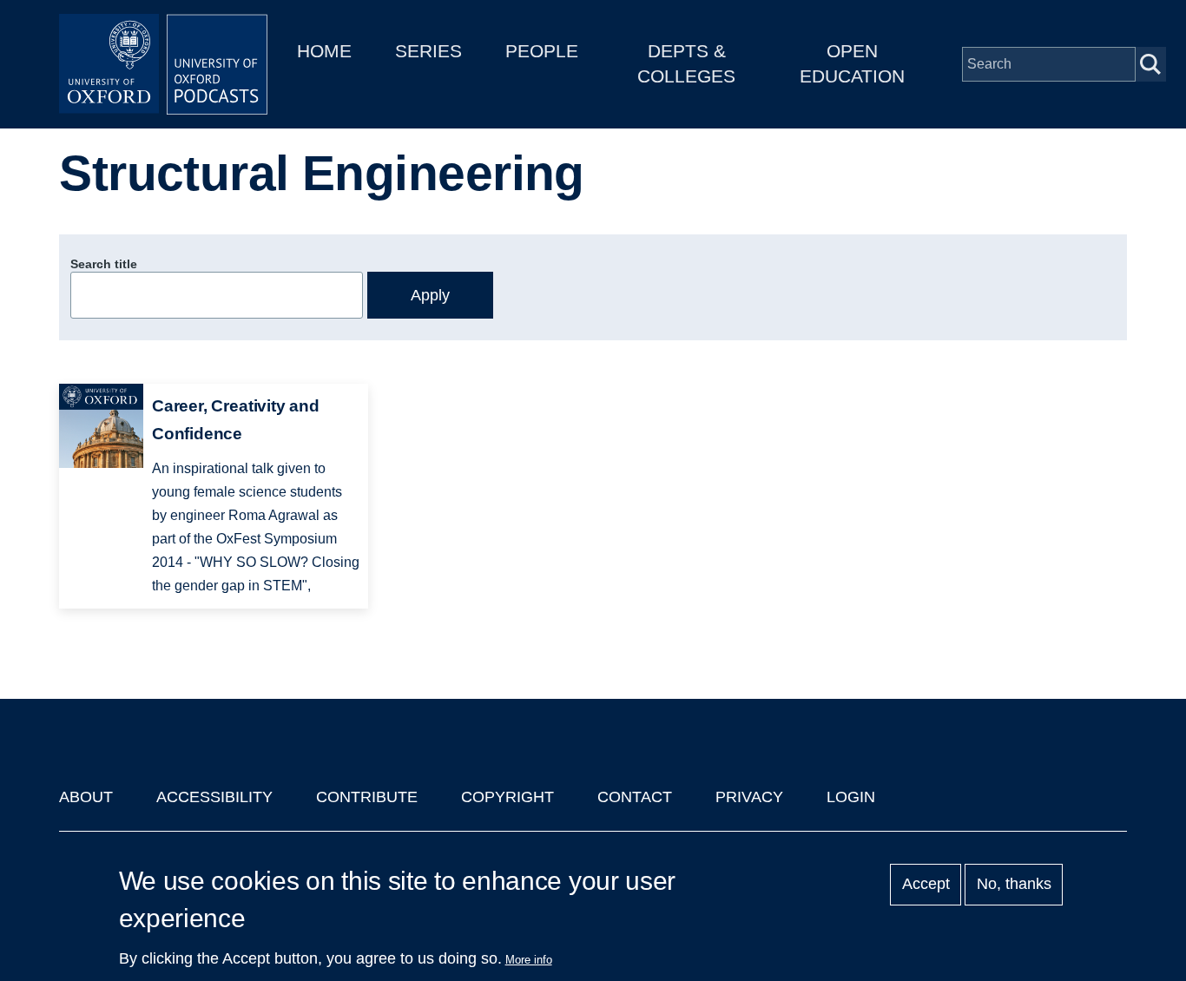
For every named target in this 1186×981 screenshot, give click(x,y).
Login (851, 797)
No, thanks (1014, 884)
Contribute (367, 797)
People (541, 51)
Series (428, 51)
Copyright (507, 797)
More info (528, 959)
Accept (926, 884)
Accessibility (214, 797)
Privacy (749, 797)
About (86, 797)
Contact (634, 797)
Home (324, 51)
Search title (103, 264)
